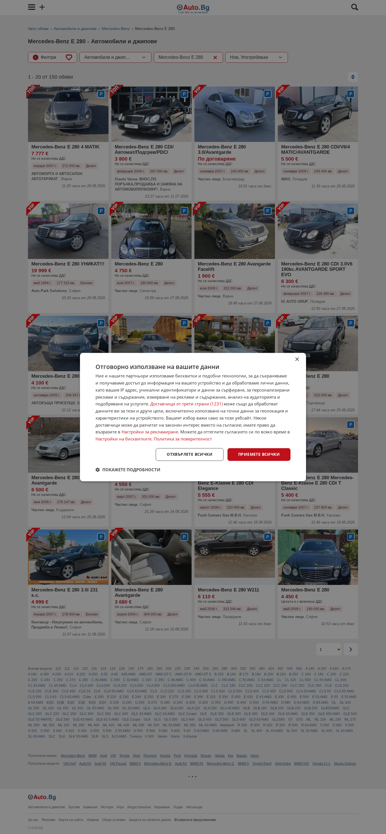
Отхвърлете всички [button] (189, 454)
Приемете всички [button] (259, 454)
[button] (128, 469)
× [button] (297, 359)
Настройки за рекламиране (150, 432)
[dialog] (193, 417)
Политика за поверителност (183, 439)
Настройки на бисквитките (123, 439)
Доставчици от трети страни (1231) (186, 404)
